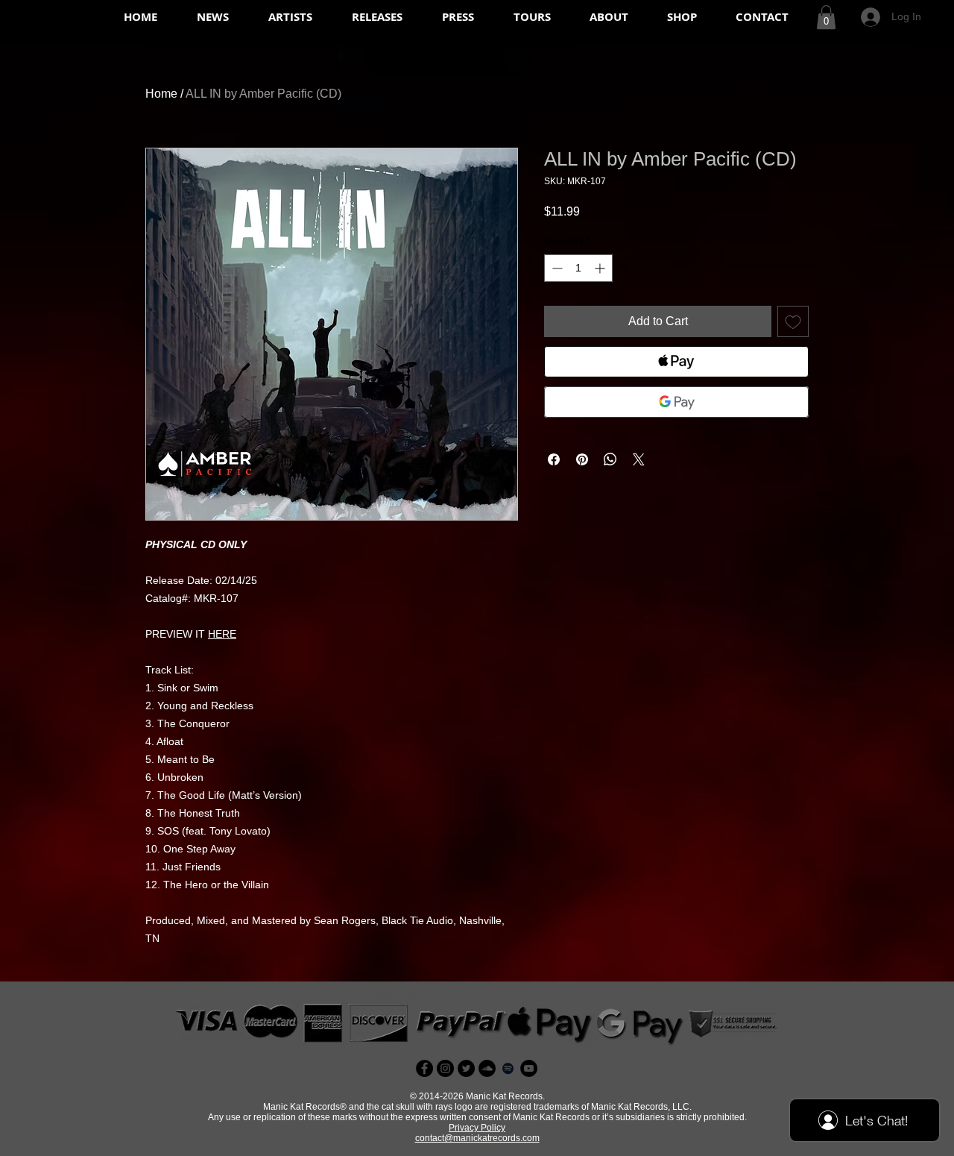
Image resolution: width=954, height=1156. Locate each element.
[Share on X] (639, 459)
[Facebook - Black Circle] (424, 1068)
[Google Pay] (676, 402)
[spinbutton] (578, 268)
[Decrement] (555, 268)
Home (161, 93)
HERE (222, 634)
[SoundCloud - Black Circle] (487, 1068)
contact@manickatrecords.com (477, 1138)
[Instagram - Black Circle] (445, 1068)
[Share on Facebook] (554, 459)
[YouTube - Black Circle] (528, 1068)
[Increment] (601, 268)
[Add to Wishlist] (793, 321)
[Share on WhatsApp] (610, 459)
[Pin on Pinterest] (582, 459)
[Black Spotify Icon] (508, 1068)
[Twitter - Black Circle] (466, 1068)
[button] (826, 17)
